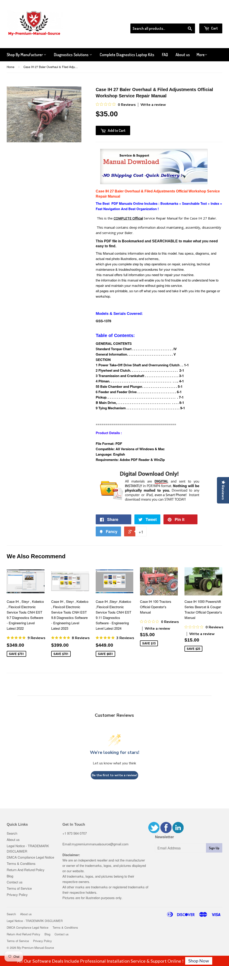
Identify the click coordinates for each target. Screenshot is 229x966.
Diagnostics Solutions (71, 54)
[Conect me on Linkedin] (178, 831)
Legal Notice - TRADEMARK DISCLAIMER (35, 921)
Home (10, 67)
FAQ (165, 54)
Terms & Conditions (21, 863)
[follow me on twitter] (153, 831)
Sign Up (214, 848)
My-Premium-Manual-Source (35, 947)
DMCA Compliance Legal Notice (30, 857)
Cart (214, 28)
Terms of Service (19, 888)
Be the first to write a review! (114, 775)
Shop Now (198, 960)
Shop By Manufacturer (25, 54)
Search (12, 833)
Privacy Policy (17, 894)
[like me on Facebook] (166, 831)
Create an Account (209, 18)
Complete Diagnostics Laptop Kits (127, 54)
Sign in (185, 18)
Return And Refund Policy (26, 869)
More (201, 54)
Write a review (153, 105)
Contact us (15, 882)
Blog (10, 876)
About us (183, 54)
